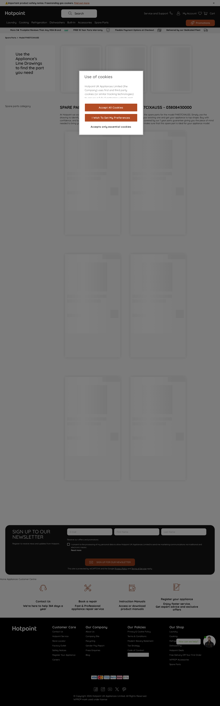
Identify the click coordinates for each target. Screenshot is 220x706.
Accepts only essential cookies (111, 126)
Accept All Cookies (111, 107)
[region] (111, 103)
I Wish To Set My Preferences (111, 117)
